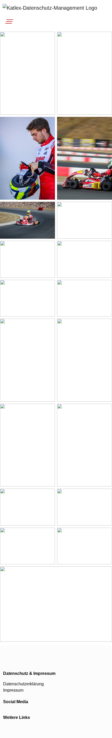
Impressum (13, 690)
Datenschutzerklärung (23, 684)
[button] (8, 23)
